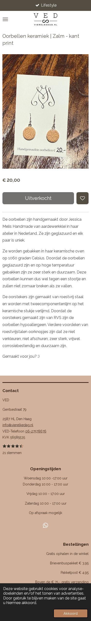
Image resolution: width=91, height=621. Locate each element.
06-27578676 (35, 431)
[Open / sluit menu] (5, 19)
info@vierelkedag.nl (17, 425)
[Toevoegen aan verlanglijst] (82, 198)
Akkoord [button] (71, 613)
